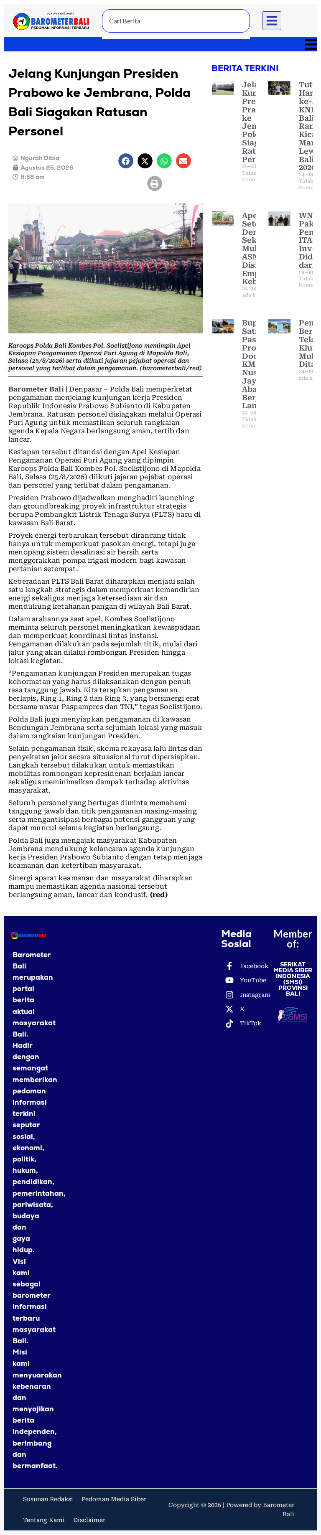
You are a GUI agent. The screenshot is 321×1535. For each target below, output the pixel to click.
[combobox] (176, 21)
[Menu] (160, 44)
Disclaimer (89, 1520)
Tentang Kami (44, 1520)
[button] (272, 20)
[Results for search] (176, 37)
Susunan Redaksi (48, 1499)
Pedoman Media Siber (114, 1499)
